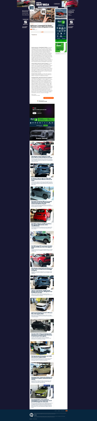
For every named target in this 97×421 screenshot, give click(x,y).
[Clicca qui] (42, 111)
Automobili (52, 7)
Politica (39, 7)
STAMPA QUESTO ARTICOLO (48, 97)
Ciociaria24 (56, 7)
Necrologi (49, 7)
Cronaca (36, 7)
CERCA (45, 125)
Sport (46, 7)
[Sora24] (31, 416)
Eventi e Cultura (43, 7)
